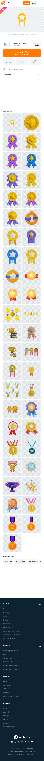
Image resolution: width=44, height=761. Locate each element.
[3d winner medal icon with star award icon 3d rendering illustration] (12, 122)
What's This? (22, 69)
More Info (8, 73)
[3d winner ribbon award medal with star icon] (12, 160)
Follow (37, 45)
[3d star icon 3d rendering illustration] (12, 141)
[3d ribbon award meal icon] (12, 332)
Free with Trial (22, 53)
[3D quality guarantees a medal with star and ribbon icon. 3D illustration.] (12, 733)
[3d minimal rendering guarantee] (12, 638)
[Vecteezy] (3, 3)
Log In (34, 3)
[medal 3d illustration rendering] (12, 599)
